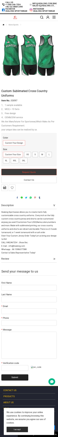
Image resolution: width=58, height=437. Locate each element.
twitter (26, 197)
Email (4, 306)
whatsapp (30, 197)
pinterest (35, 197)
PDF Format (4, 187)
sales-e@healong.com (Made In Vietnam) (44, 6)
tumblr (39, 197)
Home (3, 24)
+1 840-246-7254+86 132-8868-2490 (14, 6)
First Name (6, 283)
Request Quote (29, 172)
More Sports (13, 25)
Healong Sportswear (16, 11)
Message (6, 329)
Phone (5, 318)
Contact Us (29, 180)
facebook (17, 197)
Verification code (10, 363)
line (21, 197)
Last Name (6, 294)
